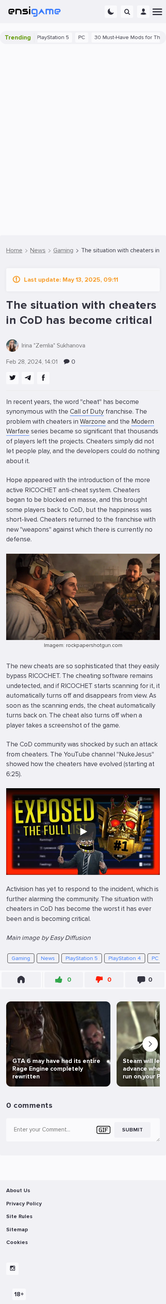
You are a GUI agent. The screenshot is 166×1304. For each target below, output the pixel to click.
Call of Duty (87, 411)
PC (67, 37)
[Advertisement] (83, 139)
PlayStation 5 (39, 37)
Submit (132, 1129)
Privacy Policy (24, 1203)
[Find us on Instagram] (12, 1269)
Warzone (93, 422)
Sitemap (17, 1229)
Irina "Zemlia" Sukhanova (53, 345)
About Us (18, 1190)
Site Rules (19, 1216)
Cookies (17, 1242)
